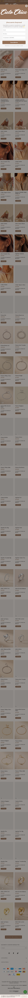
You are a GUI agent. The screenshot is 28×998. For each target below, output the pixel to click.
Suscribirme (14, 42)
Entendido (24, 996)
